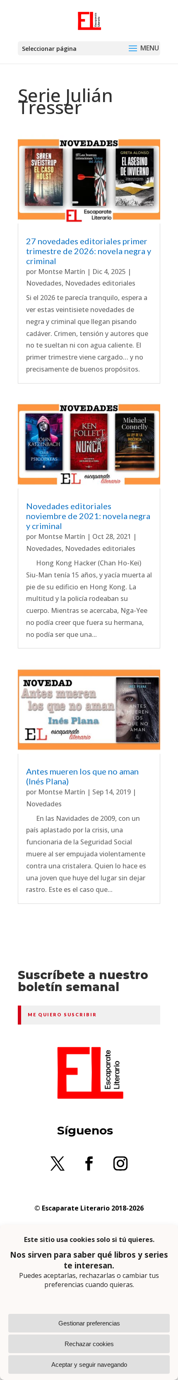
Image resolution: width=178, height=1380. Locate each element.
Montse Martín (61, 271)
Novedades (44, 283)
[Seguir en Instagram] (120, 1163)
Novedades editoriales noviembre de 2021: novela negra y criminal (88, 516)
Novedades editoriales (100, 283)
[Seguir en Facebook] (89, 1163)
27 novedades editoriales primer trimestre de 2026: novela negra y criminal (88, 251)
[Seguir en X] (57, 1163)
